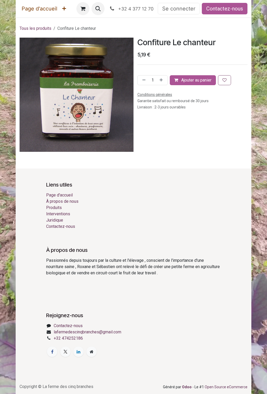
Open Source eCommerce (226, 387)
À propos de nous (62, 201)
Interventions (58, 213)
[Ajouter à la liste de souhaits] (224, 80)
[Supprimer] (143, 80)
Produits (54, 207)
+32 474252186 (68, 338)
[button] (98, 8)
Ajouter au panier (195, 80)
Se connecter (178, 8)
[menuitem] (39, 9)
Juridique (54, 220)
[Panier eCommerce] (82, 8)
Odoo (187, 387)
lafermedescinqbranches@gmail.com (87, 331)
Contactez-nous (224, 8)
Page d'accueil (59, 195)
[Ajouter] (162, 80)
